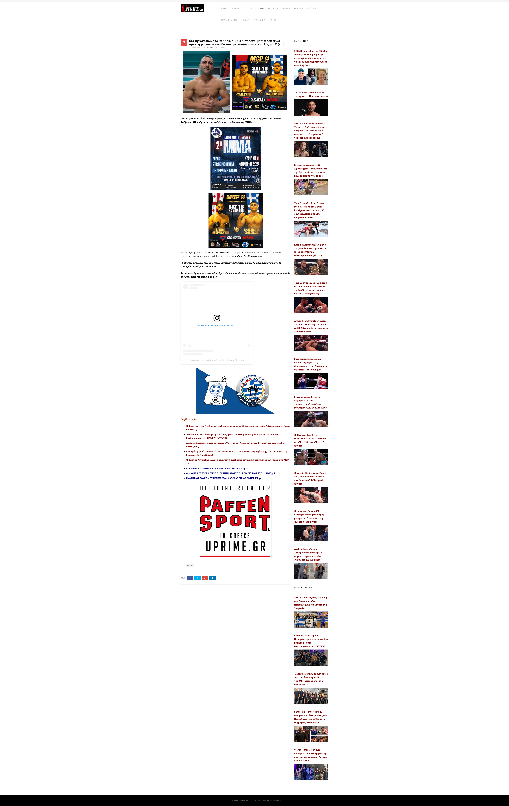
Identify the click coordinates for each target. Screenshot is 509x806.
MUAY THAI (298, 8)
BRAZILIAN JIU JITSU (229, 20)
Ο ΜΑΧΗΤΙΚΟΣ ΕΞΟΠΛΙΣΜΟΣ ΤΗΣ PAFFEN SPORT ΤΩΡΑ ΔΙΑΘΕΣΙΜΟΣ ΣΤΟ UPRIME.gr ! (230, 473)
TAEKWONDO (259, 20)
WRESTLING (312, 8)
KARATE (246, 20)
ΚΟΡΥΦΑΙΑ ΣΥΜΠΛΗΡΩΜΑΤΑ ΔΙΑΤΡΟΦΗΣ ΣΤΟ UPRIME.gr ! (217, 468)
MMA (262, 8)
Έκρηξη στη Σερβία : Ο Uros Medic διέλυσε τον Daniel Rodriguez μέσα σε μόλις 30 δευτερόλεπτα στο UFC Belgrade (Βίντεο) (309, 210)
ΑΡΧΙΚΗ (224, 8)
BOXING (286, 8)
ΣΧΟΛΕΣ (251, 8)
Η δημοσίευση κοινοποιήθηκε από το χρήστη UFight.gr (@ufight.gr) (217, 360)
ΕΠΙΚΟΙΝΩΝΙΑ (238, 8)
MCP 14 (190, 565)
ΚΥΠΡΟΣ (272, 20)
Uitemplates (276, 800)
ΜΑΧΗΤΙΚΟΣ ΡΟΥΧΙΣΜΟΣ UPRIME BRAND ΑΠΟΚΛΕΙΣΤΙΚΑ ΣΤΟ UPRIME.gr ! (224, 478)
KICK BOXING (273, 8)
